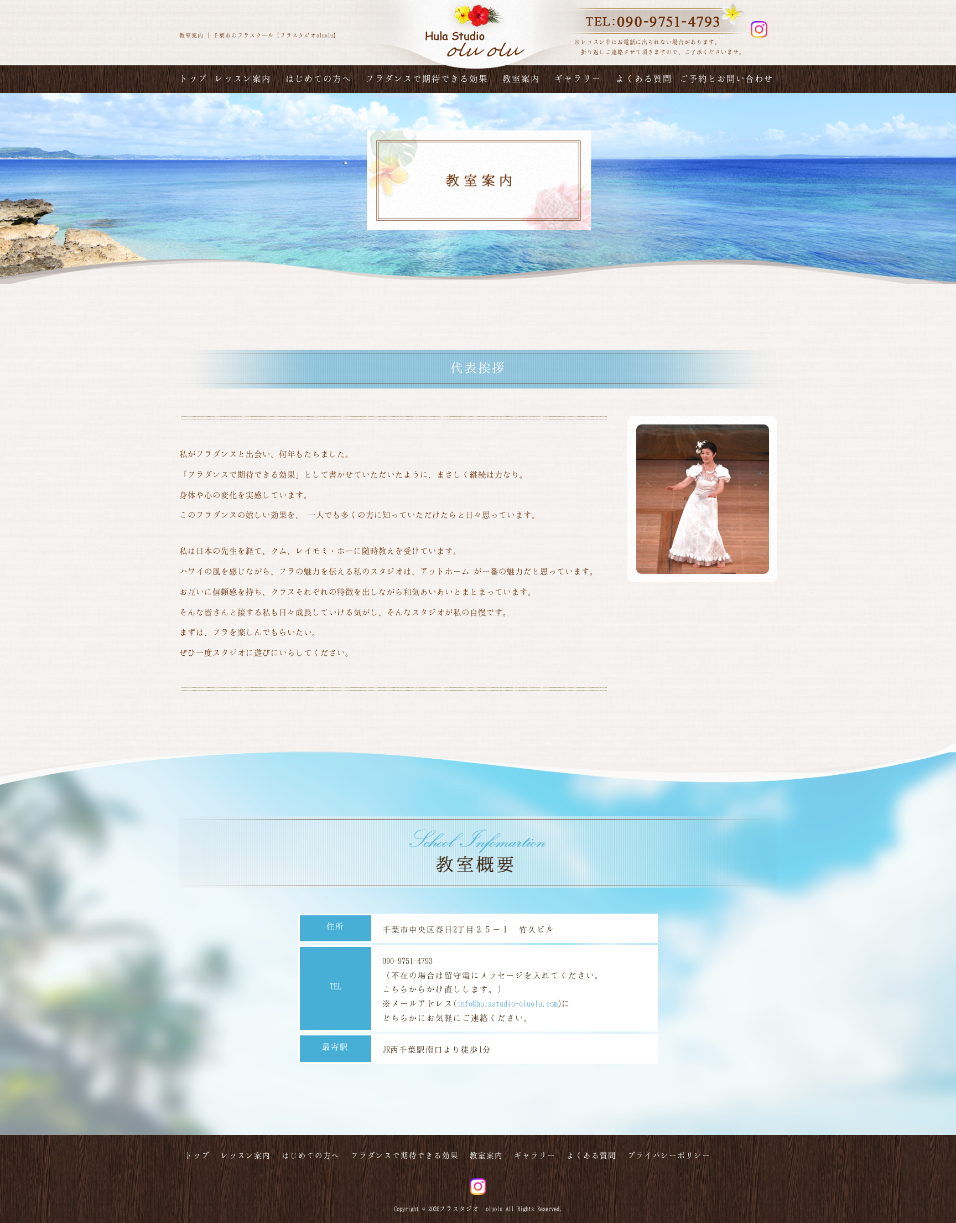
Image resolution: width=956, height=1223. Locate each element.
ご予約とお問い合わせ (726, 78)
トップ (193, 78)
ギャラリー (577, 78)
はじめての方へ (318, 78)
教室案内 (521, 78)
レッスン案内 (243, 78)
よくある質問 (644, 78)
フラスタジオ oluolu (470, 1208)
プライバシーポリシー (668, 1155)
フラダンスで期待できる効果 (427, 78)
